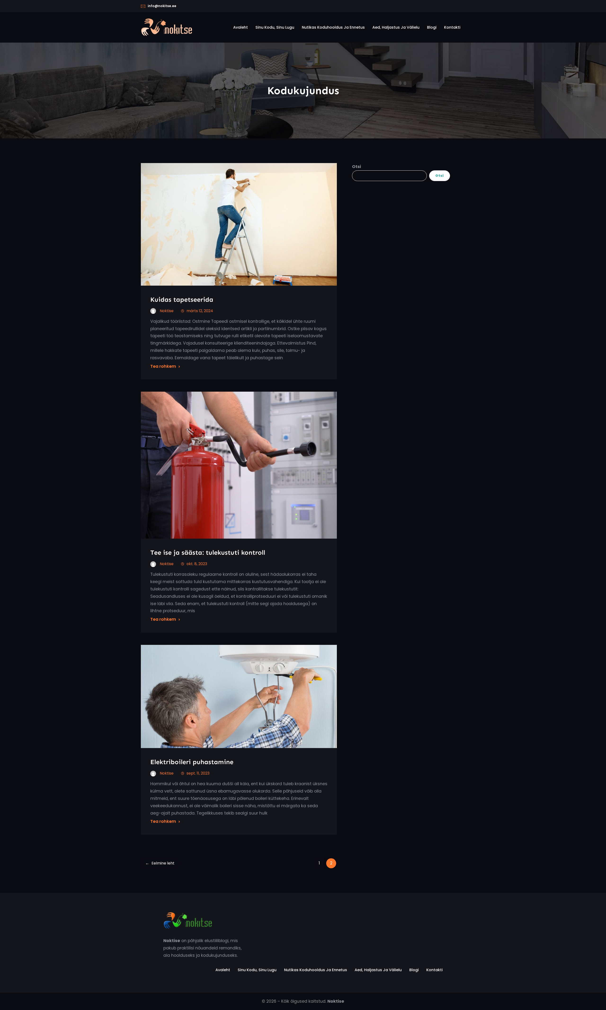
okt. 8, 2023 (197, 564)
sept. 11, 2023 (198, 773)
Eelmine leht (159, 863)
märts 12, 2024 (200, 311)
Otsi (356, 166)
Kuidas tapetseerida (181, 299)
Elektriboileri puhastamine (191, 762)
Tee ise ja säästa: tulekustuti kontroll (207, 552)
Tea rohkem (163, 366)
